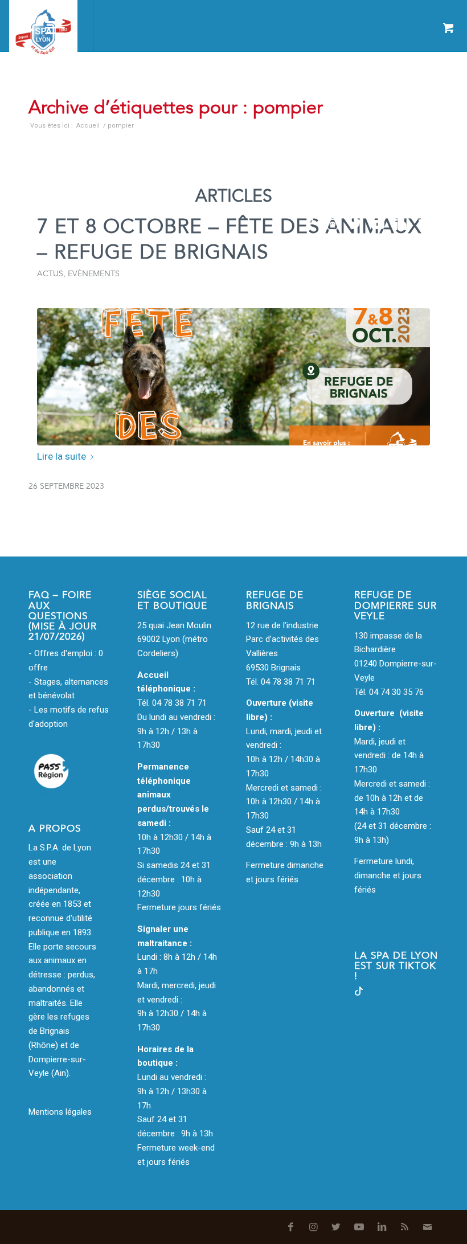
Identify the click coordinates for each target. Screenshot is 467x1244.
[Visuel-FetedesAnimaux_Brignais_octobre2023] (233, 376)
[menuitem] (21, 25)
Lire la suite (61, 456)
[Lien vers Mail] (446, 224)
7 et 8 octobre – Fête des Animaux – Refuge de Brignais (229, 239)
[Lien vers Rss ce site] (423, 224)
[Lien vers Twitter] (355, 224)
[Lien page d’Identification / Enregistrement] (21, 25)
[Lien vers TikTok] (358, 993)
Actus (50, 273)
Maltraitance (204, 84)
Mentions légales (60, 1112)
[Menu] (49, 25)
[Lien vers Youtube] (378, 224)
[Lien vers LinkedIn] (401, 224)
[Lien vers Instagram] (332, 224)
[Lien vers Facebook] (309, 224)
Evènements (94, 273)
